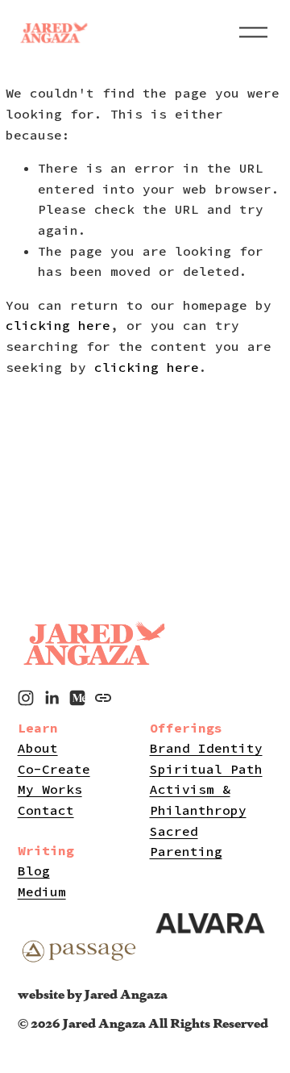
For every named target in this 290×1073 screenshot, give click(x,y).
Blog (34, 870)
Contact (46, 810)
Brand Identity (206, 748)
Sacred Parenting (186, 841)
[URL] (103, 698)
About (38, 748)
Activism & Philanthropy (198, 799)
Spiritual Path (206, 769)
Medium (42, 891)
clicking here (58, 325)
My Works (50, 789)
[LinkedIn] (52, 698)
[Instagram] (26, 698)
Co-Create (54, 769)
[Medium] (77, 698)
